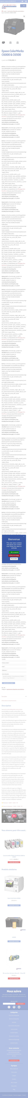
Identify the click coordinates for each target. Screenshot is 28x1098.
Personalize (14, 558)
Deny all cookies (14, 555)
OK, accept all (14, 552)
